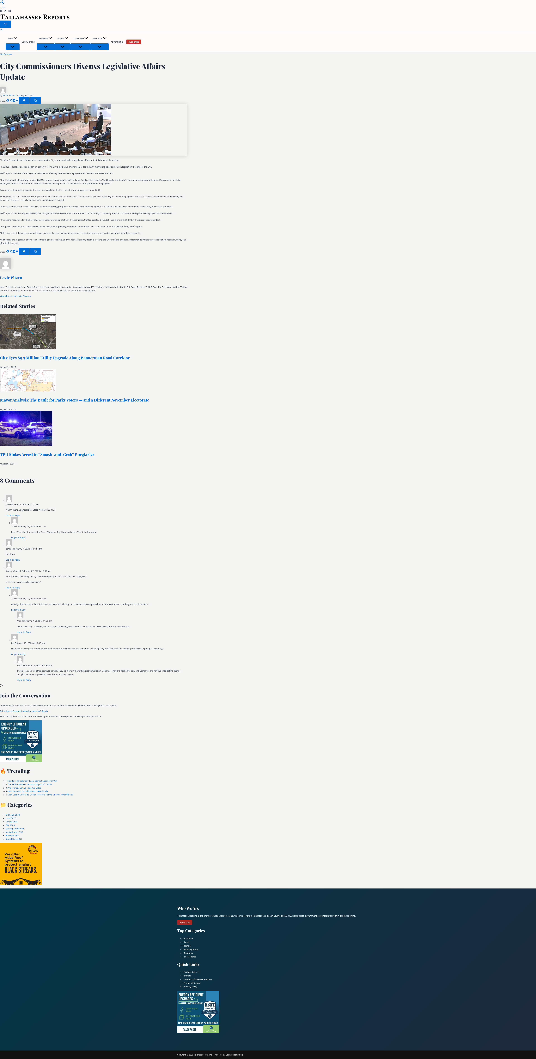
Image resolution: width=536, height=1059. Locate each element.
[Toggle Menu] (13, 46)
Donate (187, 975)
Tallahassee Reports (203, 1054)
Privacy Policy (190, 986)
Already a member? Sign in (35, 711)
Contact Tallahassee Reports (198, 979)
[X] (5, 11)
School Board (14, 839)
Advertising (117, 42)
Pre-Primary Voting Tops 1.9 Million (24, 787)
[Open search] (5, 24)
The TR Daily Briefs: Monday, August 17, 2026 (29, 784)
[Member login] (1, 29)
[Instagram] (9, 11)
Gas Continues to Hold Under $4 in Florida (27, 791)
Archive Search (191, 971)
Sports (60, 38)
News (10, 38)
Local (11, 818)
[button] (15, 38)
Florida (12, 821)
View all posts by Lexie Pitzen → (15, 296)
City (2, 54)
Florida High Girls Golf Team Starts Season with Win (32, 780)
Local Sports (190, 956)
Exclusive (8, 54)
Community (78, 38)
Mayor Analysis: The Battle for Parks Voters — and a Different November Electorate (74, 399)
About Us (97, 38)
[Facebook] (1, 11)
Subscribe (134, 42)
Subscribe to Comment (11, 711)
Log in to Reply (13, 515)
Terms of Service (192, 982)
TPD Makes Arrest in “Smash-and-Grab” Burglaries (47, 454)
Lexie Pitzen (9, 95)
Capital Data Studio (234, 1054)
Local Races (28, 42)
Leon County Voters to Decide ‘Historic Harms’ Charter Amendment (40, 794)
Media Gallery (14, 832)
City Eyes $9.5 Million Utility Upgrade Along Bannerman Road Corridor (65, 357)
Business (43, 38)
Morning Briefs (15, 828)
